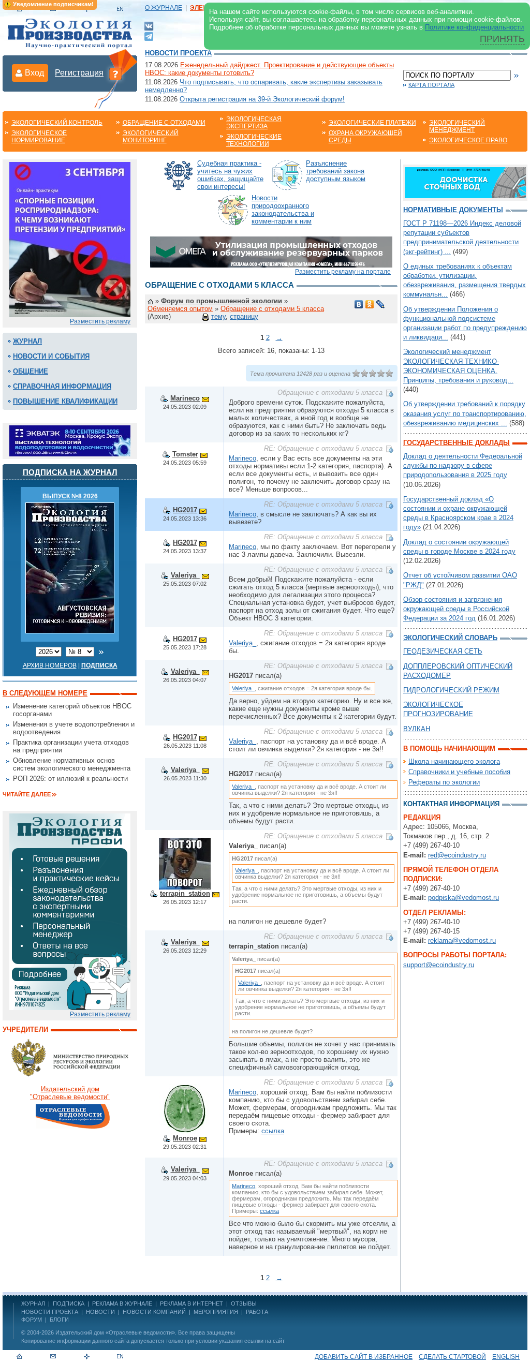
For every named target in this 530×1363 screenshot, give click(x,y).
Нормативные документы (453, 210)
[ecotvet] (69, 911)
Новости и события (51, 356)
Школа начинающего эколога (454, 761)
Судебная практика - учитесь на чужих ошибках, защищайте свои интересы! (230, 174)
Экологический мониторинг (151, 136)
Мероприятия (216, 1312)
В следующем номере (45, 693)
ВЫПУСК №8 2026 (70, 496)
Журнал (27, 341)
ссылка (272, 1131)
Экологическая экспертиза (254, 122)
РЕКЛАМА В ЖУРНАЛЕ (122, 1303)
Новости (100, 1312)
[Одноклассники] (369, 304)
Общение (30, 371)
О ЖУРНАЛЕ (163, 7)
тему (218, 316)
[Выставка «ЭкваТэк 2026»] (69, 440)
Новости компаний (154, 1312)
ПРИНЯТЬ (502, 39)
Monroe (185, 1138)
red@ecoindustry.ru (457, 855)
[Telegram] (148, 35)
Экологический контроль (56, 122)
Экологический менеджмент (457, 126)
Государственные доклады (456, 443)
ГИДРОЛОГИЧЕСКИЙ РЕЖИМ (451, 690)
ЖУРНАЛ (33, 1303)
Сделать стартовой (452, 1356)
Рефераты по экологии (444, 782)
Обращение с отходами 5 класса (272, 309)
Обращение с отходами (164, 122)
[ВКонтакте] (149, 25)
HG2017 (185, 510)
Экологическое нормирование (39, 136)
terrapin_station (185, 893)
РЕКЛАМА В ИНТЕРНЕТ (191, 1303)
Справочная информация (62, 386)
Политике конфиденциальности (474, 27)
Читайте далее (27, 794)
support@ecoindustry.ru (438, 965)
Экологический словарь (450, 638)
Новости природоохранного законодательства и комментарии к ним (283, 209)
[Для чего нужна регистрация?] (115, 73)
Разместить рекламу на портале (343, 271)
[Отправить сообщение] (205, 398)
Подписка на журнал (70, 472)
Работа (257, 1312)
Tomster (185, 454)
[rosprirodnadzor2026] (69, 239)
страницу (244, 316)
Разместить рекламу (100, 321)
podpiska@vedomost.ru (463, 897)
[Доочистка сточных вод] (465, 182)
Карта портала (431, 85)
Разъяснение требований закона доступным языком (335, 171)
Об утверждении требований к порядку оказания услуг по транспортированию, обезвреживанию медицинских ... (464, 413)
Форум (31, 1319)
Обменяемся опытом (180, 309)
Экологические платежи (372, 122)
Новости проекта (178, 53)
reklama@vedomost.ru (462, 940)
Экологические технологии (254, 140)
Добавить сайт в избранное (364, 1356)
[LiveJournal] (380, 304)
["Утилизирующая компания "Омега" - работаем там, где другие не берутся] (271, 251)
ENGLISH (506, 1356)
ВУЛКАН (416, 729)
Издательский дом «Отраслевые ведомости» (115, 1332)
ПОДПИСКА (68, 1303)
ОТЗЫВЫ (244, 1303)
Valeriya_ (185, 575)
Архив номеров (50, 665)
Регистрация (79, 72)
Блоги (59, 1319)
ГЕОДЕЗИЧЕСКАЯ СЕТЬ (442, 651)
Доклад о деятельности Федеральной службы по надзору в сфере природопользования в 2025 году (462, 465)
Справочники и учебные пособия (459, 772)
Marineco (185, 398)
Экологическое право (468, 140)
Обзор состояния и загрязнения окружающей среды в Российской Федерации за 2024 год (456, 609)
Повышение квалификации (65, 401)
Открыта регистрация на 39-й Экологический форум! (262, 99)
